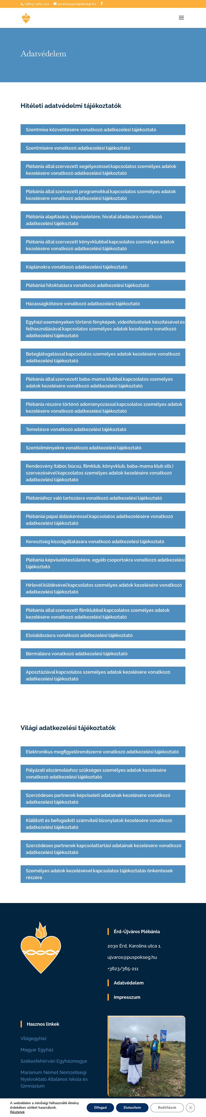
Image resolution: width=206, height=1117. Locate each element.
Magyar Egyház (37, 1049)
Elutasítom (132, 1107)
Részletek (17, 1112)
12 (156, 1079)
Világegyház (34, 1038)
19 (138, 1086)
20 (142, 1086)
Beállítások (167, 1107)
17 (177, 1079)
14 (164, 1079)
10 (147, 1079)
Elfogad (100, 1107)
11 (151, 1079)
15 (169, 1079)
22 (151, 1086)
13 (160, 1079)
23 (155, 1086)
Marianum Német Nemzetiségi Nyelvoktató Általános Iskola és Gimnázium (54, 1079)
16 (173, 1079)
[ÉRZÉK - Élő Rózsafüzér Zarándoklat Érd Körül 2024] (147, 1095)
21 (146, 1086)
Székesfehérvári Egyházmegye (54, 1061)
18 (181, 1079)
